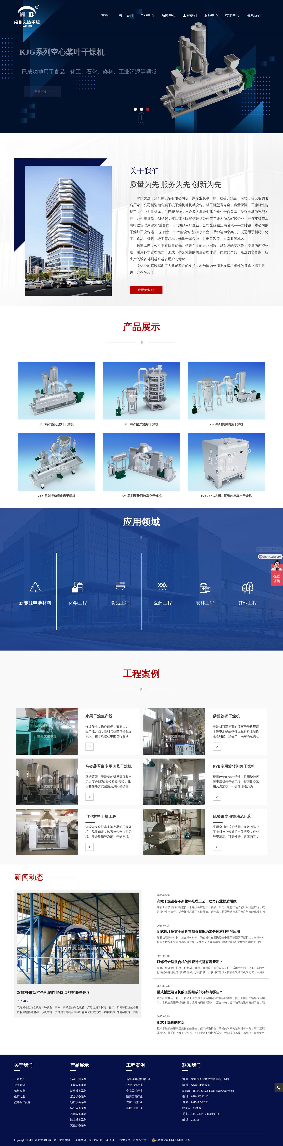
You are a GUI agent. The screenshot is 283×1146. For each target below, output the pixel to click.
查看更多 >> (41, 91)
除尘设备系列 (78, 1119)
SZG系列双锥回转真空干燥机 (141, 495)
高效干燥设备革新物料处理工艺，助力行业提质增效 (197, 901)
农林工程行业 (134, 1102)
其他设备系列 (78, 1125)
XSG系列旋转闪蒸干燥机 (226, 424)
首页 (104, 15)
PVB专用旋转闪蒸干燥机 (234, 766)
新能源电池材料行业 (138, 1079)
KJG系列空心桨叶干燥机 (57, 424)
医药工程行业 (134, 1096)
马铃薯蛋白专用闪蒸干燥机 (108, 766)
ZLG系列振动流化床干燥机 (56, 495)
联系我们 (254, 15)
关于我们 (126, 15)
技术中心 (232, 15)
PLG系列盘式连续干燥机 (141, 424)
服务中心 (211, 15)
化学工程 (78, 602)
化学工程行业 (134, 1085)
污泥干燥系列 (78, 1079)
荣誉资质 (19, 1090)
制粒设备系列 (78, 1090)
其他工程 (247, 602)
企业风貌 (19, 1085)
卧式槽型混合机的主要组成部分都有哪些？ (190, 992)
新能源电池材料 (35, 602)
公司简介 (19, 1079)
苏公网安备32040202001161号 (172, 1140)
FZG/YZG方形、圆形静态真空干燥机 (226, 495)
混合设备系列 (78, 1096)
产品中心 (147, 15)
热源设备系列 (78, 1113)
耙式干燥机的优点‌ (171, 1022)
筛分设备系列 (78, 1108)
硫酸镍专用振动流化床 (232, 816)
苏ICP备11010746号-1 (101, 1140)
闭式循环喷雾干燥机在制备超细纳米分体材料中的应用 (198, 931)
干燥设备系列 (78, 1085)
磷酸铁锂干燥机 (226, 716)
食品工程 (120, 602)
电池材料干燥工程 (100, 816)
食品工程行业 (134, 1090)
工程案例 (190, 15)
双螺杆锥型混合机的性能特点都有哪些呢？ (53, 992)
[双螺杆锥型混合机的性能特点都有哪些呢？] (78, 894)
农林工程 (205, 602)
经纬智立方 (140, 1140)
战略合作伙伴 (22, 1102)
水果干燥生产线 (98, 716)
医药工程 (162, 602)
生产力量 (19, 1096)
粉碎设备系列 (78, 1102)
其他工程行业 (134, 1108)
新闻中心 (169, 15)
